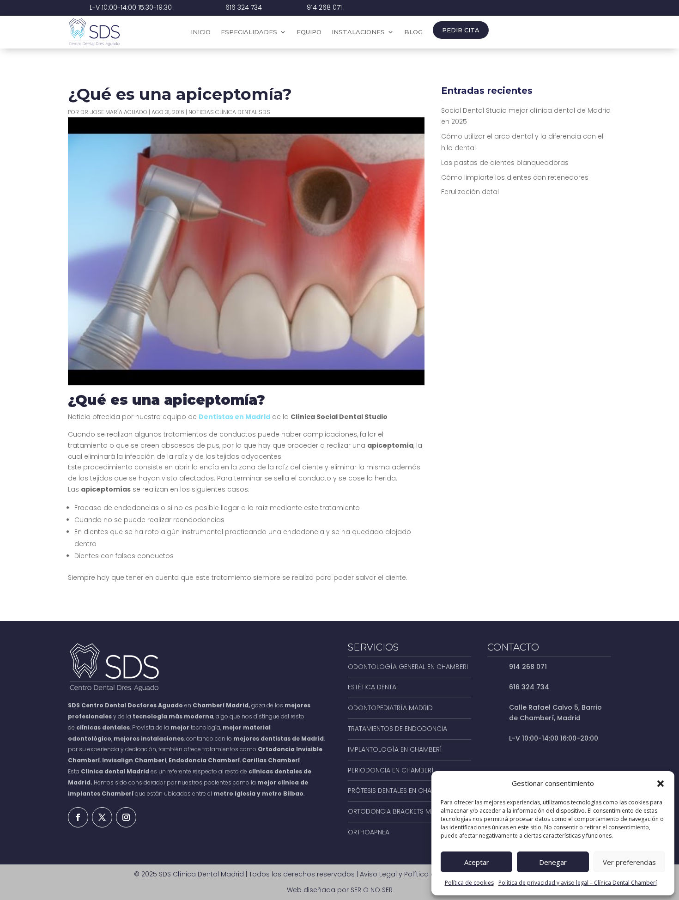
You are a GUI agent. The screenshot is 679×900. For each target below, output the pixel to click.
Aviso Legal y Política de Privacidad (418, 874)
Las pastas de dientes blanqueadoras (505, 162)
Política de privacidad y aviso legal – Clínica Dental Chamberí (577, 883)
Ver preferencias (629, 862)
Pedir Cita (460, 30)
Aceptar (476, 862)
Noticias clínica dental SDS (229, 112)
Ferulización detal (470, 191)
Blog (413, 32)
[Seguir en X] (102, 817)
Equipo (309, 32)
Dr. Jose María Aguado (113, 112)
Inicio (201, 32)
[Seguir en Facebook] (78, 817)
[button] (660, 783)
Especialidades (249, 32)
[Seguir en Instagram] (126, 817)
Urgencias (573, 32)
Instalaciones (358, 32)
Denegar (553, 862)
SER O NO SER (372, 889)
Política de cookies (469, 883)
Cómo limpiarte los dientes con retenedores (514, 177)
